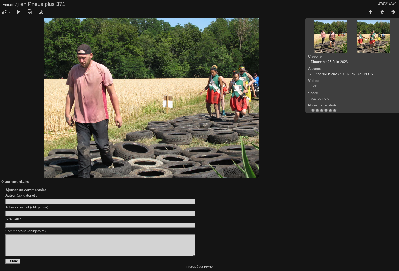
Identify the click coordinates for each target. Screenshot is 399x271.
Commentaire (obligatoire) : (26, 231)
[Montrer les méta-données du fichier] (29, 12)
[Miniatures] (370, 12)
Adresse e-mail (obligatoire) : (27, 207)
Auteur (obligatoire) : (21, 195)
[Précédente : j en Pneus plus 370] (382, 12)
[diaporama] (18, 12)
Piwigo (208, 266)
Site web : (13, 219)
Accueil (8, 5)
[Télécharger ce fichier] (41, 12)
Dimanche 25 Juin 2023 (329, 62)
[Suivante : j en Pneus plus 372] (393, 12)
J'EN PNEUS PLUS (357, 74)
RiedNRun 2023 (326, 74)
